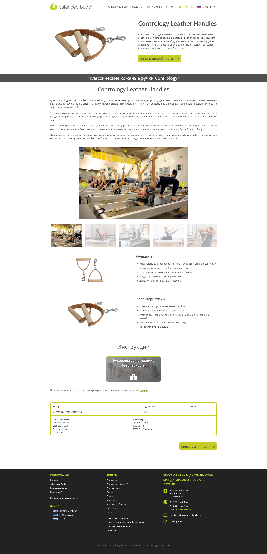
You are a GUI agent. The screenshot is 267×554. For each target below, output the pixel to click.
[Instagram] (186, 7)
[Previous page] (84, 185)
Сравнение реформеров (118, 518)
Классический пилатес (117, 504)
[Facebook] (180, 7)
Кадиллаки (112, 500)
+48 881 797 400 (179, 505)
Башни (110, 496)
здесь (144, 390)
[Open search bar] (192, 6)
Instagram (176, 521)
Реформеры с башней (117, 484)
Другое (110, 512)
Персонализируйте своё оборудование (125, 522)
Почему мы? (154, 6)
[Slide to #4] (202, 235)
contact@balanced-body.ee (185, 515)
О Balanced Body (118, 6)
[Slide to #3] (168, 235)
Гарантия (111, 530)
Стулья (110, 492)
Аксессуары (112, 508)
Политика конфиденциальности (65, 498)
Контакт (169, 6)
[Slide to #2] (134, 235)
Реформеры (112, 480)
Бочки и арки (113, 488)
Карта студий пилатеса (61, 488)
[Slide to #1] (66, 235)
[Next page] (183, 185)
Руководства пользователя (120, 526)
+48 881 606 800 (179, 501)
